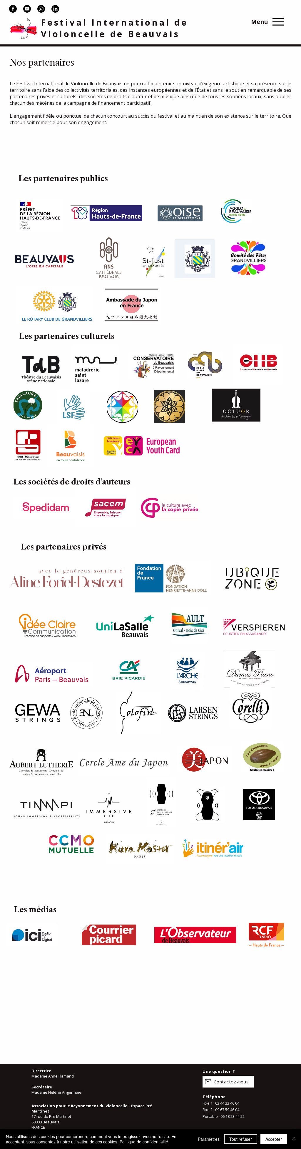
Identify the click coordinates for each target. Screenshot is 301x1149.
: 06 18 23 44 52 (232, 1116)
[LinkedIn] (55, 9)
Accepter (273, 1139)
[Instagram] (41, 9)
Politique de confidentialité (144, 1142)
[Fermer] (293, 1139)
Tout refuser (240, 1139)
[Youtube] (27, 9)
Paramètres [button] (209, 1139)
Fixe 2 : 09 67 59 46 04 (221, 1109)
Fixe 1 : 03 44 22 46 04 (221, 1103)
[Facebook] (13, 9)
